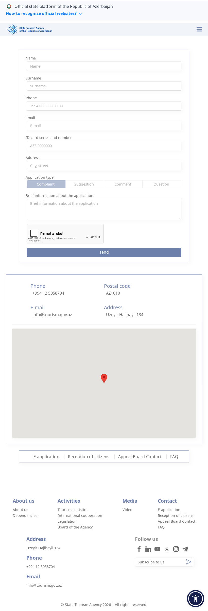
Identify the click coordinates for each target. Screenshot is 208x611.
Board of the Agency (75, 527)
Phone (31, 97)
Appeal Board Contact (140, 456)
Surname (33, 78)
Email (30, 117)
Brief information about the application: (60, 195)
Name (31, 58)
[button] (195, 598)
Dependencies (25, 515)
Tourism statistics (73, 509)
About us (20, 509)
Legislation (67, 521)
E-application (46, 456)
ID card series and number (49, 137)
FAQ (174, 456)
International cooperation (80, 515)
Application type (40, 177)
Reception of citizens (89, 456)
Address (33, 157)
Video (127, 509)
